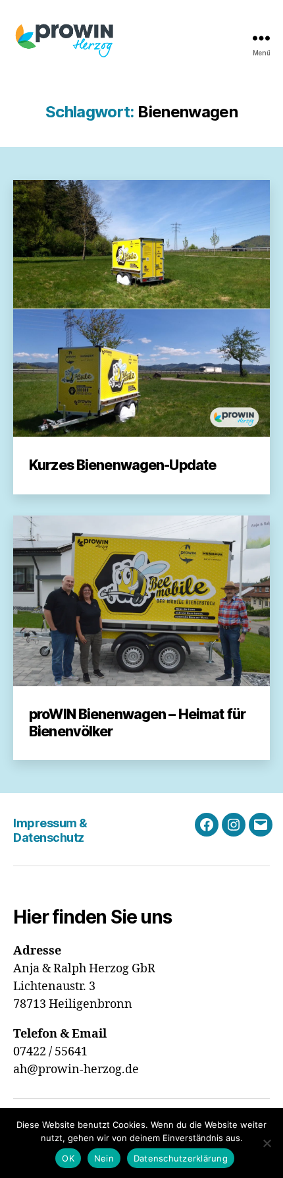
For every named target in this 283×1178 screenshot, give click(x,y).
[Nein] (266, 1143)
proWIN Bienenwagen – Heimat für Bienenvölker (137, 723)
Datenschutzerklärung (181, 1158)
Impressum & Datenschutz (50, 830)
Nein (104, 1158)
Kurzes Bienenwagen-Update (122, 465)
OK (68, 1158)
